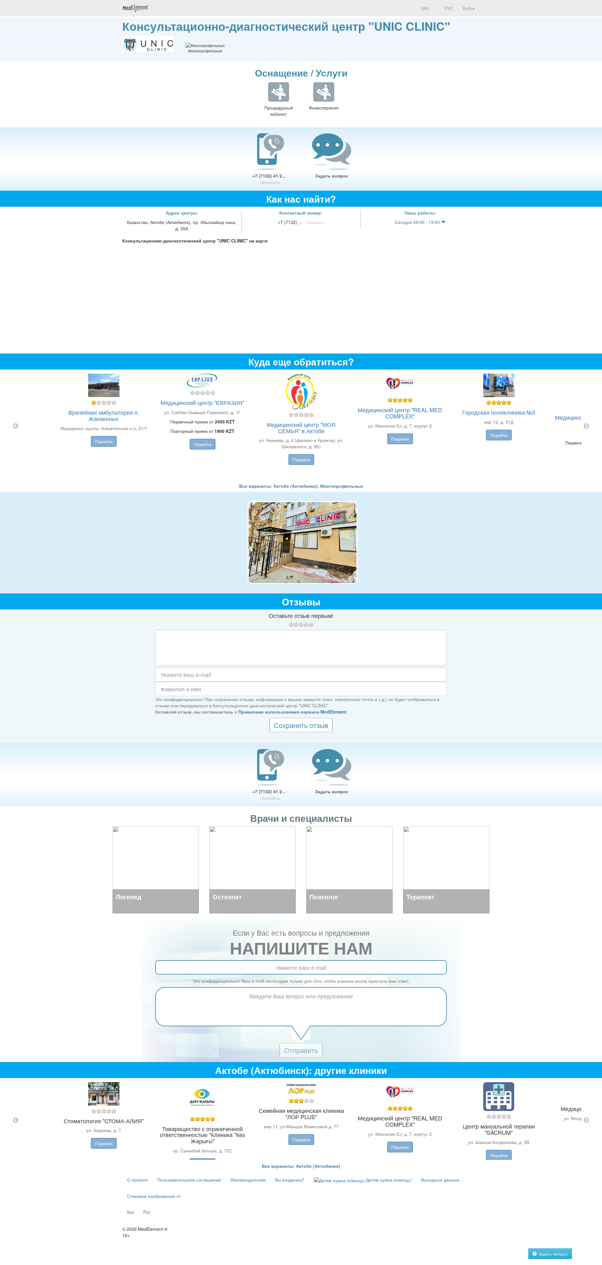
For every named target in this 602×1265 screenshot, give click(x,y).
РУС (448, 8)
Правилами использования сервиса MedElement (292, 712)
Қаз (130, 1212)
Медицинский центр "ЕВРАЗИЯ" (202, 402)
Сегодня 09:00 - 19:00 (418, 222)
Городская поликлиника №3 (498, 412)
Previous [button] (16, 426)
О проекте (137, 1180)
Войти (469, 8)
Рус (146, 1212)
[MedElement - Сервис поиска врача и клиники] (135, 8)
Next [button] (586, 426)
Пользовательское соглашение (189, 1180)
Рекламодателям (248, 1180)
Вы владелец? (289, 1180)
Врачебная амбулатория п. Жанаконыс (103, 415)
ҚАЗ (424, 8)
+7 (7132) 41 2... (270, 179)
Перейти (104, 441)
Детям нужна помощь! (388, 1180)
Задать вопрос (331, 176)
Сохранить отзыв (301, 725)
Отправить (301, 1050)
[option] (301, 426)
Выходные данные (440, 1180)
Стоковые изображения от (154, 1196)
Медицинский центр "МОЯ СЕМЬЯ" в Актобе (301, 427)
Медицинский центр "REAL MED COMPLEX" (400, 413)
